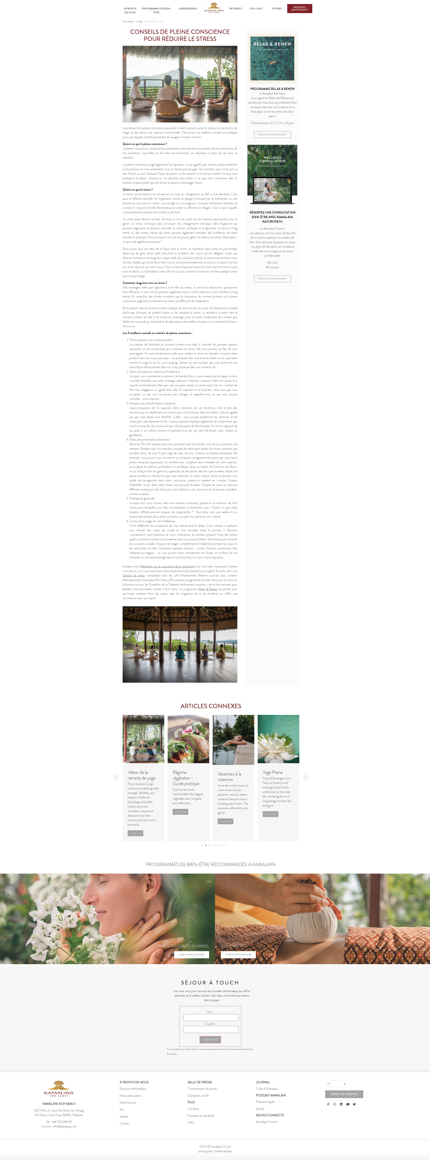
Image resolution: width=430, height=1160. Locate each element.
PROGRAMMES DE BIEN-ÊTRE (156, 10)
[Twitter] (354, 1108)
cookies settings (223, 1155)
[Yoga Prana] (233, 739)
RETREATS (235, 8)
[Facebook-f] (328, 1108)
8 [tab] (226, 849)
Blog (139, 21)
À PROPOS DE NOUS (130, 10)
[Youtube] (348, 1108)
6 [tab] (219, 849)
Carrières (193, 1112)
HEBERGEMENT (188, 8)
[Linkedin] (341, 1108)
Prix (122, 1113)
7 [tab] (222, 849)
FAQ (191, 1126)
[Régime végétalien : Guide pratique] (143, 739)
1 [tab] (202, 849)
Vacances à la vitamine (184, 777)
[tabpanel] (143, 780)
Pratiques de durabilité (201, 1119)
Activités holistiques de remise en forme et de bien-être (277, 782)
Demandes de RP (198, 1099)
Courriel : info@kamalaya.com (59, 1130)
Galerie (124, 1120)
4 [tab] (212, 849)
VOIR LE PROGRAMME (192, 958)
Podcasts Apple (265, 1105)
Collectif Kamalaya (267, 1092)
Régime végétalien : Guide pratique (141, 778)
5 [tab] (216, 849)
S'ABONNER (210, 1043)
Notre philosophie (130, 1099)
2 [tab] (205, 849)
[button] (116, 779)
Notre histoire (128, 1106)
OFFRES (277, 8)
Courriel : (210, 1027)
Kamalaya (128, 21)
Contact (125, 1127)
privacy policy (205, 1155)
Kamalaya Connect (267, 1125)
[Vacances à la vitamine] (188, 740)
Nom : (210, 1015)
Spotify (260, 1112)
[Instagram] (334, 1108)
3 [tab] (209, 849)
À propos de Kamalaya (133, 1092)
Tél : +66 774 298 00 (59, 1126)
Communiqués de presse (202, 1092)
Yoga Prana (228, 772)
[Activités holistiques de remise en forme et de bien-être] (278, 740)
